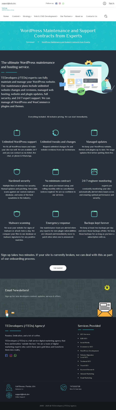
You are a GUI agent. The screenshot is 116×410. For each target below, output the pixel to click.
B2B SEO (83, 338)
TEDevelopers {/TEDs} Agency (64, 406)
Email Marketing (86, 378)
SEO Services (85, 334)
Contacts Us (91, 16)
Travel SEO (84, 365)
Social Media (84, 342)
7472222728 (75, 386)
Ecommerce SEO (86, 347)
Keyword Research (87, 370)
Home (6, 16)
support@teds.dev (9, 3)
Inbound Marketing (87, 374)
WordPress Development (89, 351)
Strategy (27, 16)
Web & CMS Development (45, 16)
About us (79, 16)
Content (15, 16)
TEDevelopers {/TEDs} (91, 186)
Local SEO (84, 357)
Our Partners (66, 16)
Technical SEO (85, 361)
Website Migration (87, 355)
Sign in (111, 3)
